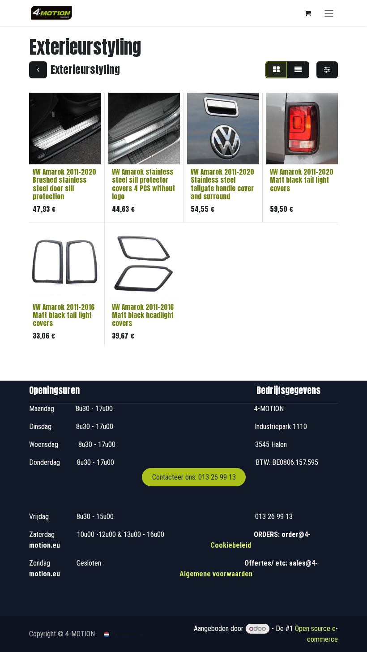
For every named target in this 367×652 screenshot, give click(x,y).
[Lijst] (298, 69)
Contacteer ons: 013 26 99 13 (194, 477)
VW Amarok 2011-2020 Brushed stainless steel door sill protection (64, 184)
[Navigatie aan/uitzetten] (329, 13)
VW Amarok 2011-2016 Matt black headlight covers (143, 315)
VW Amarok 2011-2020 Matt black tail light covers (301, 180)
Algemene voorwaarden (215, 574)
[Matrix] (276, 69)
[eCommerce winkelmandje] (307, 13)
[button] (43, 152)
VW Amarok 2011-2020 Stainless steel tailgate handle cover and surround (222, 184)
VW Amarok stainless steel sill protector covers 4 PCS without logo (143, 184)
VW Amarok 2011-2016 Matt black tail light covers (63, 315)
